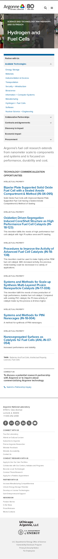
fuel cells (16, 359)
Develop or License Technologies (16, 490)
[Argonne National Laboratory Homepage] (19, 7)
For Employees (29, 551)
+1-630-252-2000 (11, 415)
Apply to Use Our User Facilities (15, 462)
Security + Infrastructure (16, 86)
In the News (7, 505)
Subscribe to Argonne (11, 441)
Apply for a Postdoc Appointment (15, 475)
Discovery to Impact (14, 128)
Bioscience (10, 90)
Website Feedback (10, 447)
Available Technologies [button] (15, 63)
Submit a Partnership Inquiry (18, 387)
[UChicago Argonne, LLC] (29, 523)
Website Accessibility (11, 451)
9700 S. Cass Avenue (12, 409)
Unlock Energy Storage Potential (15, 487)
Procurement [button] (11, 139)
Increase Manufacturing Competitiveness (18, 483)
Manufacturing (12, 98)
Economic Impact (13, 133)
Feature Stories (9, 501)
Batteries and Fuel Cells (19, 357)
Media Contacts (9, 511)
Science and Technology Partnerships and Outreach (28, 23)
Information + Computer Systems (20, 94)
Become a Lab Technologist (13, 469)
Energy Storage (12, 69)
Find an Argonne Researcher (14, 444)
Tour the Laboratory (10, 434)
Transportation (12, 82)
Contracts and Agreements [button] (17, 122)
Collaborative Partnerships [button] (17, 117)
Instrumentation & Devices (17, 78)
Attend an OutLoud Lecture (13, 437)
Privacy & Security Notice (29, 548)
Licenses (7, 359)
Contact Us (7, 454)
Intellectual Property (38, 357)
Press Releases (9, 508)
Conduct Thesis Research (12, 472)
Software (9, 107)
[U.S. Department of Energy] (29, 534)
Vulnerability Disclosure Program (28, 545)
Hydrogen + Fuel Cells (15, 103)
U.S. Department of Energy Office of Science (29, 542)
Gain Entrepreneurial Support (14, 493)
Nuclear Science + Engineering (19, 111)
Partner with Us (12, 58)
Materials (9, 73)
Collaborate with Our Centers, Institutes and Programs (23, 465)
